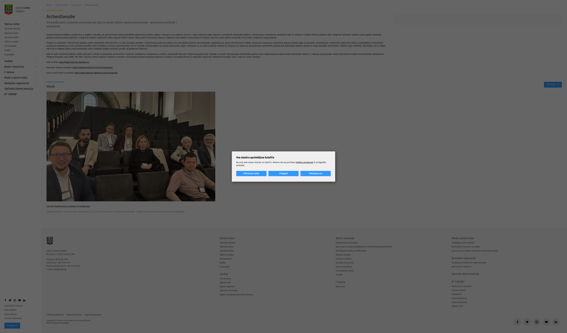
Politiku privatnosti (304, 162)
